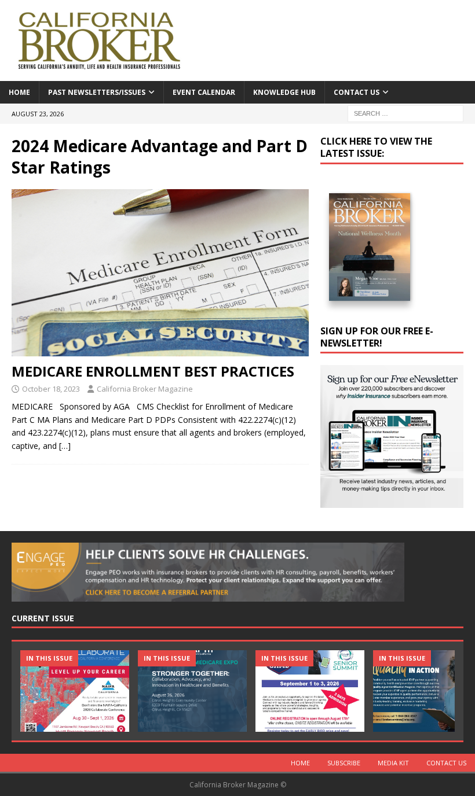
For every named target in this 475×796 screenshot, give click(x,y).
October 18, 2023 (51, 389)
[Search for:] (405, 112)
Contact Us (356, 92)
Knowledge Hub (284, 92)
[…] (65, 445)
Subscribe (343, 762)
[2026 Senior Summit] (309, 691)
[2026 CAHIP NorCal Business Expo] (192, 691)
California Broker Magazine (145, 389)
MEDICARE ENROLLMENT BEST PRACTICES (153, 371)
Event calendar (204, 92)
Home (19, 92)
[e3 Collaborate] (74, 691)
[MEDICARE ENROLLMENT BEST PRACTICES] (160, 272)
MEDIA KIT (393, 762)
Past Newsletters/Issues (96, 92)
